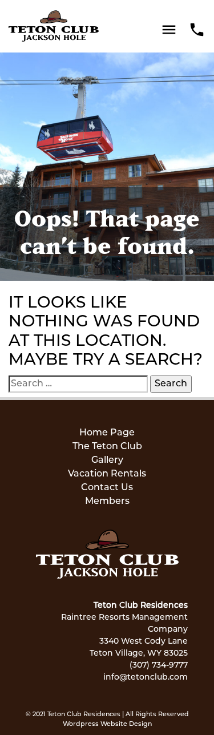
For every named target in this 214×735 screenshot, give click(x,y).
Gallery (107, 460)
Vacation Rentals (107, 474)
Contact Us (107, 487)
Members (107, 501)
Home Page (107, 433)
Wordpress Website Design (107, 724)
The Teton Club (107, 446)
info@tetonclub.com (145, 677)
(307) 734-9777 (159, 665)
